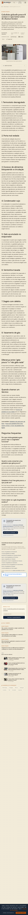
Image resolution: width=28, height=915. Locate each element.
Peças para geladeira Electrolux (14, 423)
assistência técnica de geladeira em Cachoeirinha (12, 564)
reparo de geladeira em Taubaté (8, 559)
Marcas (16, 687)
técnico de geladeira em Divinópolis (9, 551)
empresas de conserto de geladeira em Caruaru (12, 560)
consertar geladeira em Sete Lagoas (9, 568)
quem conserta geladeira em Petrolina (10, 557)
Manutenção (6, 6)
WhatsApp (14, 36)
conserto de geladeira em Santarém (9, 562)
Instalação (11, 687)
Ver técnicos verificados (9, 532)
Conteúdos (4, 690)
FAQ (9, 690)
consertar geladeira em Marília (8, 553)
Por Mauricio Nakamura (4, 33)
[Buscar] (14, 2)
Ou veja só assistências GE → (8, 535)
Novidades (14, 690)
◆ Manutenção (6, 11)
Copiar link (10, 39)
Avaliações (22, 687)
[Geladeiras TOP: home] (6, 2)
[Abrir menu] (25, 2)
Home (2, 6)
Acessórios (20, 690)
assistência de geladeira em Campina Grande (11, 555)
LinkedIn (21, 36)
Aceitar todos (21, 912)
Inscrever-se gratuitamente (14, 617)
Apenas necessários (8, 912)
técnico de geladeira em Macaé (8, 566)
